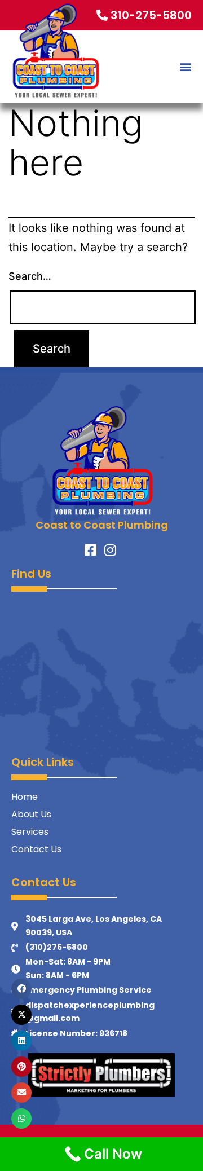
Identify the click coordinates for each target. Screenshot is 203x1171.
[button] (185, 67)
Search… (29, 276)
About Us (31, 814)
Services (29, 831)
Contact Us (36, 849)
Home (24, 796)
